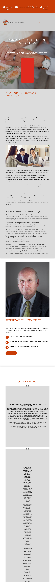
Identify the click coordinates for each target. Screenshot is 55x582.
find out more (27, 70)
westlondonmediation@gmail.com (29, 7)
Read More (11, 353)
